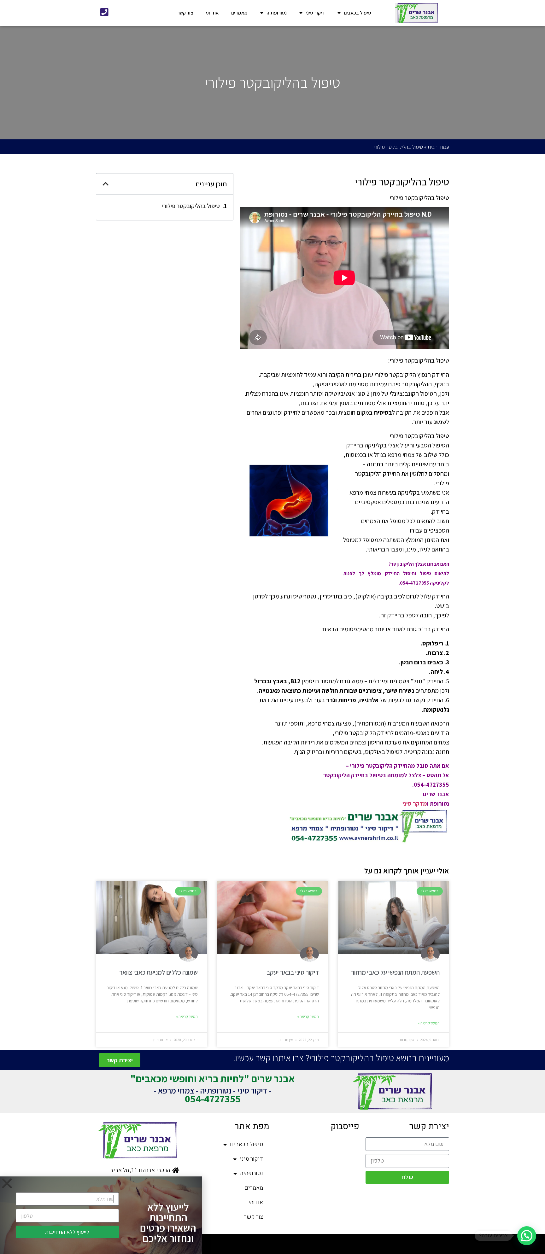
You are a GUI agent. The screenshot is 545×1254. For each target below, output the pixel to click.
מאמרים (239, 12)
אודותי (212, 12)
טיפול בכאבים (357, 12)
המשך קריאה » (429, 1023)
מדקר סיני (414, 803)
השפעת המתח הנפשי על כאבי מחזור (395, 972)
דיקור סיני (315, 12)
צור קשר (185, 12)
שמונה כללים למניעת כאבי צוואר (158, 972)
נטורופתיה (277, 12)
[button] (526, 1235)
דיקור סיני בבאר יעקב (293, 972)
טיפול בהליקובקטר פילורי (191, 206)
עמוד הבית (438, 146)
